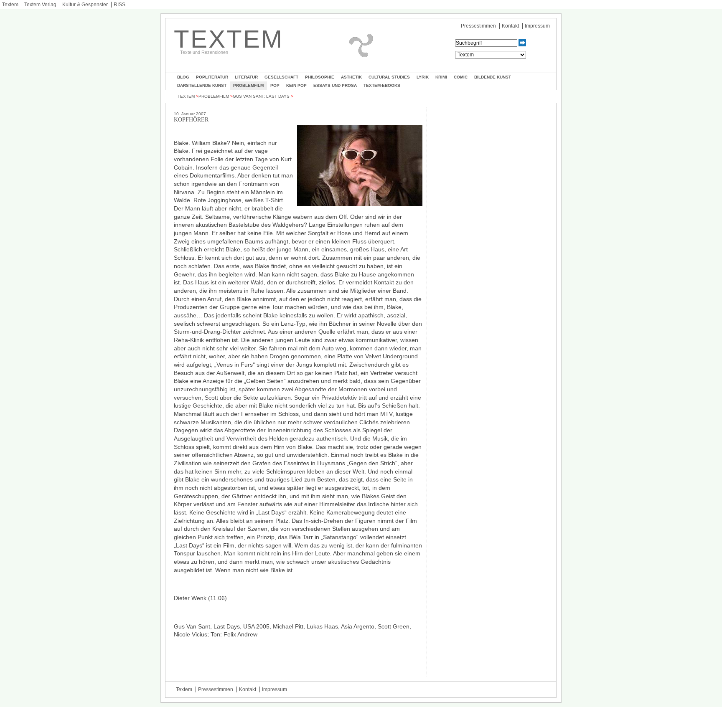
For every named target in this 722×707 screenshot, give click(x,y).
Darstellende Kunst (201, 85)
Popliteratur (212, 77)
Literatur (246, 77)
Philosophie (319, 77)
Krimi (441, 77)
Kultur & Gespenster (85, 5)
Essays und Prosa (335, 85)
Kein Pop (296, 85)
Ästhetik (351, 77)
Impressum (537, 26)
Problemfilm (248, 85)
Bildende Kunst (492, 77)
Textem (10, 5)
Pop (275, 85)
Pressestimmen (478, 26)
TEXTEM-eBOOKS (382, 85)
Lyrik (423, 77)
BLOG (183, 77)
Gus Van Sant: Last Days (261, 96)
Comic (461, 77)
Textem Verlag (40, 5)
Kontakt (510, 26)
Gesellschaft (281, 77)
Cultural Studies (389, 77)
